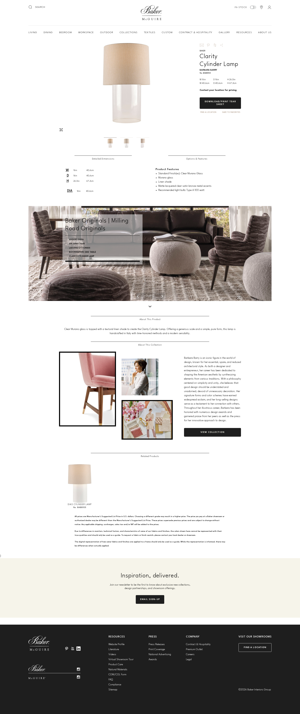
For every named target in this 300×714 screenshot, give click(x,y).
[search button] (30, 7)
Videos (112, 654)
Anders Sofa (76, 239)
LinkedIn (78, 648)
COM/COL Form (117, 674)
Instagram (78, 669)
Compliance (115, 684)
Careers (190, 654)
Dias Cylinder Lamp (80, 504)
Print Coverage (157, 649)
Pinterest (67, 648)
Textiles (150, 32)
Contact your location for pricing (218, 90)
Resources (244, 32)
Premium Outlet (194, 649)
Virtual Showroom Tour (121, 659)
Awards (153, 659)
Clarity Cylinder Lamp (81, 256)
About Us (265, 32)
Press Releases (157, 644)
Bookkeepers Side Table (82, 252)
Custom (167, 32)
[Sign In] (269, 7)
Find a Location (255, 647)
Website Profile (116, 644)
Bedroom (65, 32)
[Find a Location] (261, 7)
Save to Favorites (231, 112)
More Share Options (221, 45)
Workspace (86, 32)
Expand (61, 130)
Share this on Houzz (215, 45)
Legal (189, 659)
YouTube (72, 648)
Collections (129, 32)
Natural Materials (118, 669)
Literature (114, 649)
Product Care (116, 664)
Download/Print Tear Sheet (220, 103)
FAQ (111, 679)
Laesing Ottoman (79, 248)
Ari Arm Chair (77, 244)
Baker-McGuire (152, 12)
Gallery (224, 32)
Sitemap (113, 689)
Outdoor (106, 32)
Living (32, 32)
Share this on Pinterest (208, 45)
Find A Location (208, 112)
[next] (162, 296)
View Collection (212, 432)
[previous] (138, 296)
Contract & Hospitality (195, 32)
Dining (48, 32)
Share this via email (202, 45)
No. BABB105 (79, 508)
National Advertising (160, 654)
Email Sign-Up (150, 599)
